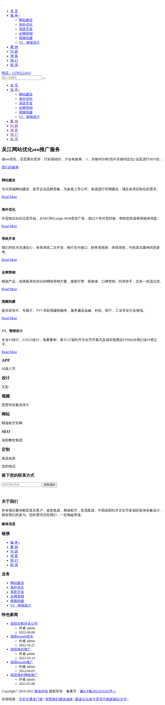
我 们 (14, 60)
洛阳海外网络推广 (24, 675)
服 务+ (15, 15)
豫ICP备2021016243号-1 (98, 691)
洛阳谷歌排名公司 (24, 623)
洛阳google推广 (21, 662)
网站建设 (26, 20)
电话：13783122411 (16, 73)
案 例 (14, 47)
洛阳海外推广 (20, 649)
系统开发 (26, 29)
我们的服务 (10, 167)
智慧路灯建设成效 (59, 699)
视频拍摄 (26, 38)
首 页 (14, 11)
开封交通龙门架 (31, 699)
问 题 (14, 51)
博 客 (14, 56)
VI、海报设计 (29, 42)
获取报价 (49, 484)
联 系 (14, 65)
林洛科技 (41, 691)
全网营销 (26, 33)
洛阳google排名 (21, 636)
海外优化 (26, 24)
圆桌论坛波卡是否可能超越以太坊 (101, 699)
